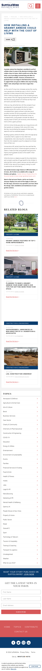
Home (6, 17)
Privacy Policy (24, 652)
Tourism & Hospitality (10, 541)
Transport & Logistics (10, 550)
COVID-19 (6, 437)
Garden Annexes (18, 45)
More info (13, 669)
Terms (33, 652)
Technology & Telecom (10, 537)
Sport (5, 533)
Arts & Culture (7, 407)
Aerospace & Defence (10, 399)
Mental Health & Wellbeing (11, 502)
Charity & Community (10, 424)
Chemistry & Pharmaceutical (12, 429)
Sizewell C (6, 528)
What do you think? (9, 563)
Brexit (5, 412)
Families (14, 17)
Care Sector (7, 420)
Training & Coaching (9, 546)
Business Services (9, 416)
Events (5, 459)
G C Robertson (19, 336)
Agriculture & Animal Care (11, 403)
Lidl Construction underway (19, 374)
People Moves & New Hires (12, 511)
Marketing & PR (8, 498)
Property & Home (12, 234)
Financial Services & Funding (12, 468)
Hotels (5, 481)
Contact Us (21, 632)
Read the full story (12, 250)
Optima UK (6, 507)
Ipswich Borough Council (22, 376)
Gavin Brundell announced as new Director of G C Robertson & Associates (20, 331)
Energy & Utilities (8, 446)
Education (6, 442)
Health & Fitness (8, 476)
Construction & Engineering (17, 323)
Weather (6, 559)
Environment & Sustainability (12, 455)
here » (16, 197)
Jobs (4, 485)
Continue (34, 666)
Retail (5, 524)
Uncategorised (8, 554)
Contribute (31, 627)
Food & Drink (7, 472)
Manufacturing (8, 494)
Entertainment (8, 450)
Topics (17, 627)
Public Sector (7, 520)
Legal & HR (6, 489)
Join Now (29, 574)
